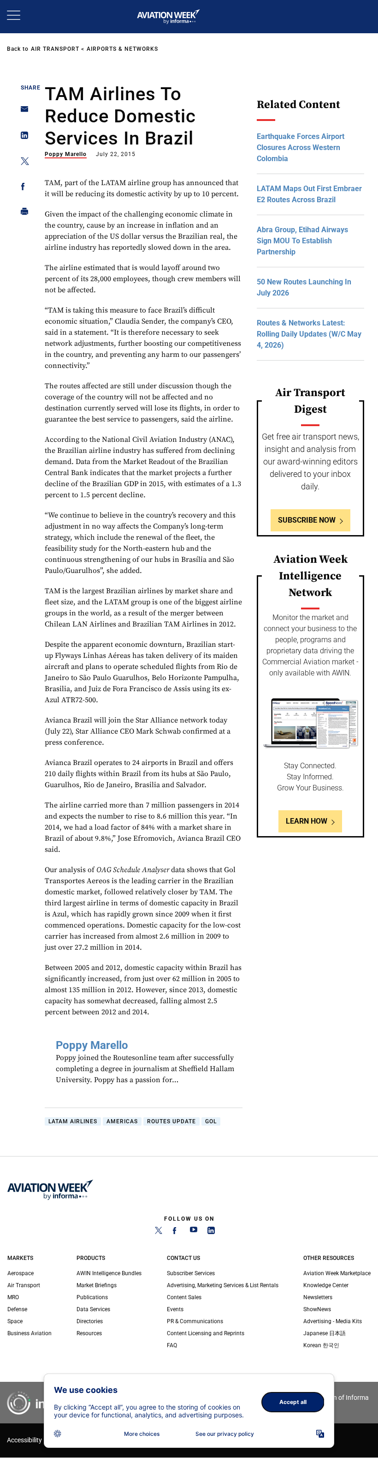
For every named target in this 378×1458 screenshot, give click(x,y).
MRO (13, 1297)
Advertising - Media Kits (332, 1321)
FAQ (172, 1345)
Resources (89, 1333)
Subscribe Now (307, 520)
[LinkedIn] (211, 1232)
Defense (17, 1309)
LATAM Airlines (72, 1121)
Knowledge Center (325, 1285)
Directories (90, 1321)
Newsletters (317, 1297)
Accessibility (24, 1440)
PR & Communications (195, 1321)
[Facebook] (176, 1232)
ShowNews (317, 1309)
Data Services (93, 1309)
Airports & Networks (122, 49)
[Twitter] (158, 1232)
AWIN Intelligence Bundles (109, 1273)
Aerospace (20, 1273)
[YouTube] (193, 1232)
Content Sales (184, 1297)
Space (15, 1321)
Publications (92, 1297)
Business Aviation (29, 1333)
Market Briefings (97, 1285)
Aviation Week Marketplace (337, 1273)
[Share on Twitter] (22, 163)
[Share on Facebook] (22, 188)
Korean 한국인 (321, 1345)
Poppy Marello (66, 154)
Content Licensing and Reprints (205, 1333)
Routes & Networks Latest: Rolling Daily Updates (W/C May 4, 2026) (309, 334)
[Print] (22, 213)
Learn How (306, 821)
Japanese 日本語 (324, 1333)
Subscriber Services (191, 1273)
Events (175, 1309)
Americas (122, 1121)
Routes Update (171, 1121)
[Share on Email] (22, 112)
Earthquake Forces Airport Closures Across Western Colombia (300, 147)
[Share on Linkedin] (22, 137)
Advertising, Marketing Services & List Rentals (222, 1285)
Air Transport (55, 49)
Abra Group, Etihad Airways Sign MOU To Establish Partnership (302, 240)
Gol (211, 1121)
